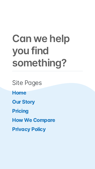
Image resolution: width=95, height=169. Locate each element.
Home (19, 93)
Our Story (23, 102)
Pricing (20, 111)
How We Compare (33, 120)
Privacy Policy (29, 129)
